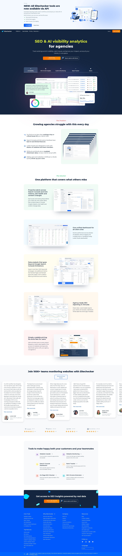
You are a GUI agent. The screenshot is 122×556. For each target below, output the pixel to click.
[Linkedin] (89, 542)
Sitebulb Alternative (47, 524)
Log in (109, 31)
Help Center (84, 522)
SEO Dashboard (27, 522)
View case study (26, 408)
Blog (83, 516)
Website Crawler (27, 516)
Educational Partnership (68, 527)
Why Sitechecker (48, 514)
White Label (26, 532)
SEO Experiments (28, 536)
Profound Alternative (48, 535)
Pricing (30, 31)
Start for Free (116, 31)
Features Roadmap (86, 520)
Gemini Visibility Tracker (29, 541)
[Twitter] (82, 542)
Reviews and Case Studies (68, 526)
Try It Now (27, 25)
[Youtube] (92, 542)
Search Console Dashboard (30, 524)
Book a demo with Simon (71, 58)
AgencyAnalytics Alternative (49, 518)
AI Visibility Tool (27, 526)
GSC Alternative (46, 526)
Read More (36, 25)
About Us (64, 516)
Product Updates (85, 518)
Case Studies (25, 31)
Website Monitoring (28, 518)
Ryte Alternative (47, 539)
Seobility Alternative (47, 527)
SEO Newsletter (85, 526)
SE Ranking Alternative (48, 529)
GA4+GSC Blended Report (30, 538)
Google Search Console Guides (89, 531)
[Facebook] (86, 542)
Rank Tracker (27, 520)
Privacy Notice (65, 524)
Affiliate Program (85, 524)
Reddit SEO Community (87, 527)
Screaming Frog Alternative (49, 520)
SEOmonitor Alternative (48, 531)
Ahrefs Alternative (47, 522)
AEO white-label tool (28, 545)
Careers (64, 518)
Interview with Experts (87, 533)
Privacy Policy (34, 554)
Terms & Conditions (66, 522)
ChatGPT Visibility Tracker (30, 539)
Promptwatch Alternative (49, 537)
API (24, 547)
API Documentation (86, 535)
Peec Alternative (47, 533)
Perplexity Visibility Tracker (30, 543)
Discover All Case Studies (61, 377)
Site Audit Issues (85, 529)
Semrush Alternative (47, 516)
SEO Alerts (26, 534)
